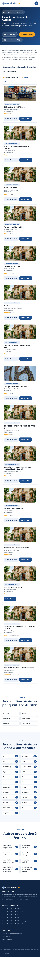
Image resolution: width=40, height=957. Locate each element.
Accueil (4, 29)
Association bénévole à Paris (11, 909)
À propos (17, 951)
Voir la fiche (25, 119)
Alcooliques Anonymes (13, 508)
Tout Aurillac (10, 34)
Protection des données (32, 949)
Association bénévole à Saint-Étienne (14, 924)
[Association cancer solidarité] (20, 534)
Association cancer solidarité (16, 548)
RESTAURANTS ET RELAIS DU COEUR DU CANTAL (19, 627)
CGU (12, 949)
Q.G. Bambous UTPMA (13, 587)
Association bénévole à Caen (12, 918)
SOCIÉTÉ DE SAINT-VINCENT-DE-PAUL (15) (19, 427)
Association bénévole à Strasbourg (14, 921)
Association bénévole (15, 29)
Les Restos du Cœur (12, 266)
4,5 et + (7, 81)
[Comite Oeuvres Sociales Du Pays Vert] (20, 332)
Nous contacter (7, 940)
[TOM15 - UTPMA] (20, 174)
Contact (23, 951)
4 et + (26, 77)
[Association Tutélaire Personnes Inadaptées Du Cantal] (20, 453)
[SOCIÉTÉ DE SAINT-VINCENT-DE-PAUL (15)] (20, 412)
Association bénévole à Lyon (11, 915)
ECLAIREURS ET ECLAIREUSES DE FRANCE (16, 147)
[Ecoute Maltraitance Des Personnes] (20, 654)
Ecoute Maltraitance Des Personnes (19, 668)
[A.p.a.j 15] (20, 292)
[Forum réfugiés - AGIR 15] (20, 213)
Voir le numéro (12, 119)
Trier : (4, 71)
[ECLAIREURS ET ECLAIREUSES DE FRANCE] (20, 133)
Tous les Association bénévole (12, 934)
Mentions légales (5, 949)
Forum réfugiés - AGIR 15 (14, 227)
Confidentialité (19, 949)
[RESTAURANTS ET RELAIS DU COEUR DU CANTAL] (20, 613)
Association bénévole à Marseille (13, 912)
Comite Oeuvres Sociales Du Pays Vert (18, 346)
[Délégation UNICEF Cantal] (20, 93)
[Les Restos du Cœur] (20, 253)
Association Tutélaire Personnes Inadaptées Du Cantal (17, 468)
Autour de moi (28, 34)
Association (12, 3)
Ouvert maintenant (11, 77)
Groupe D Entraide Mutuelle (15, 386)
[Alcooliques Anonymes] (20, 495)
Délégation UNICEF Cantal (15, 107)
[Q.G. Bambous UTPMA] (20, 573)
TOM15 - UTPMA (10, 187)
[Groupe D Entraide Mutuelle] (20, 373)
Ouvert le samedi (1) (13, 40)
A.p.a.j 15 (7, 306)
